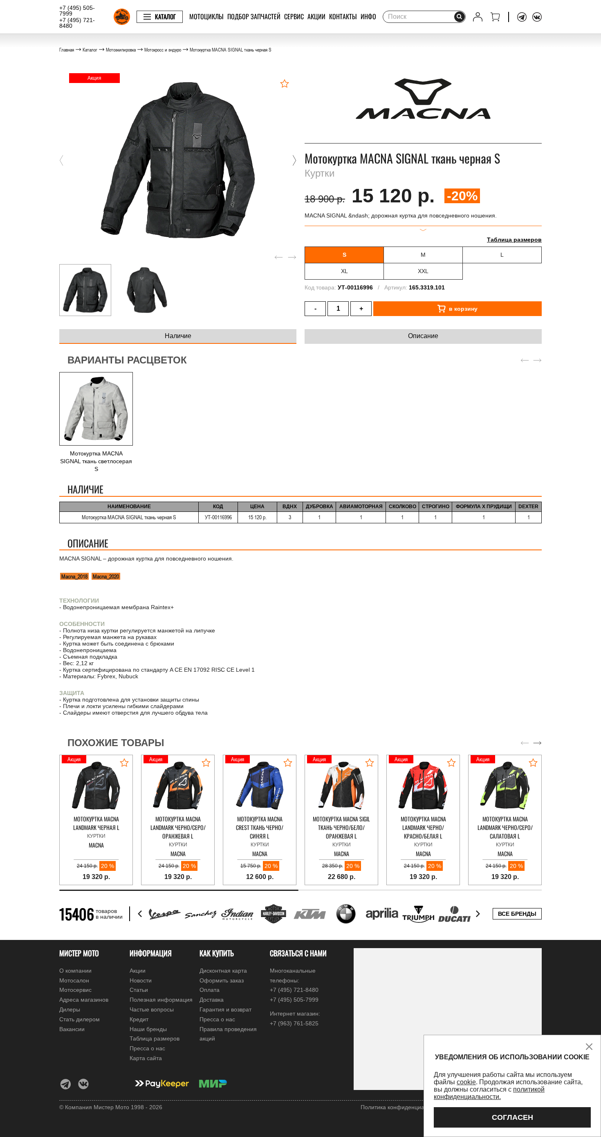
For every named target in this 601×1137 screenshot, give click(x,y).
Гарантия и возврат (225, 1009)
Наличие (178, 335)
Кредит (139, 1019)
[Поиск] (459, 16)
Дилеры (69, 1009)
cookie (466, 1082)
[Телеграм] (522, 17)
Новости (141, 980)
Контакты (343, 16)
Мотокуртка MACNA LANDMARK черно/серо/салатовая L (505, 827)
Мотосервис (75, 990)
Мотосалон (74, 980)
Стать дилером (79, 1019)
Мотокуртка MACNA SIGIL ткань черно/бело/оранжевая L (341, 827)
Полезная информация (161, 999)
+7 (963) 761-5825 (294, 1023)
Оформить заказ (222, 980)
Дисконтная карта (223, 970)
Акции (316, 16)
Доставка (212, 999)
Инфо (368, 16)
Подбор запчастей (253, 16)
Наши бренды (148, 1029)
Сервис (294, 16)
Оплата (210, 990)
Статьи (139, 990)
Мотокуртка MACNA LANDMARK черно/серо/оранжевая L (178, 827)
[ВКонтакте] (537, 17)
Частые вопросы (152, 1009)
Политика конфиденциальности (403, 1107)
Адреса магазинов (83, 999)
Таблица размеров (514, 239)
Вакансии (72, 1029)
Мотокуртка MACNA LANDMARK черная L (96, 823)
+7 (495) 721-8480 (77, 23)
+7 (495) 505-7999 (77, 10)
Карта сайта (146, 1058)
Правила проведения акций (228, 1034)
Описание (423, 335)
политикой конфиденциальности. (489, 1093)
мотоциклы (206, 16)
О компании (75, 970)
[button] (61, 160)
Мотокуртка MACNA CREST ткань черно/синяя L (259, 827)
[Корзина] (495, 17)
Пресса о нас (147, 1048)
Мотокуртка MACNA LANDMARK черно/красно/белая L (423, 827)
